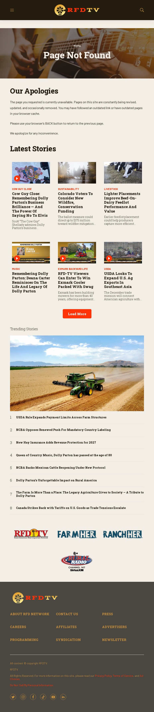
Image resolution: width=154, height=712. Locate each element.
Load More (77, 314)
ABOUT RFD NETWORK (29, 614)
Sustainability (68, 189)
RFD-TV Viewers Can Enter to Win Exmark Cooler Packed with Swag (75, 280)
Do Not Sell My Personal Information (31, 685)
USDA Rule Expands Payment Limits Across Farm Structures (61, 417)
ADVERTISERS (114, 627)
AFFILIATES (66, 627)
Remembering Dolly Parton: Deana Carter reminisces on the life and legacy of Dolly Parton (31, 282)
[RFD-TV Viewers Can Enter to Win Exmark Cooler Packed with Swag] (77, 252)
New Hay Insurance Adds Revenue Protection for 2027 (56, 442)
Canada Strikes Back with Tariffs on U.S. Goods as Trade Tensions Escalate (71, 508)
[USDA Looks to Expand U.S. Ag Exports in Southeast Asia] (123, 252)
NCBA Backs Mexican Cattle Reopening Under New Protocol (60, 468)
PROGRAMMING (24, 640)
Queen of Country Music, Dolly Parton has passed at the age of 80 (64, 455)
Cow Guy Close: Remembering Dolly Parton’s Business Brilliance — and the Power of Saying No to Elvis (30, 204)
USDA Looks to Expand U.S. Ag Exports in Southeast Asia (118, 280)
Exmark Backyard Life (73, 268)
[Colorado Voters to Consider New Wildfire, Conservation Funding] (77, 173)
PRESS (107, 614)
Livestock (111, 189)
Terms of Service (123, 675)
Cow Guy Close (22, 189)
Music (16, 268)
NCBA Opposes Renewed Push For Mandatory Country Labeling (63, 430)
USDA (107, 268)
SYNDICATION (68, 640)
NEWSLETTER (114, 640)
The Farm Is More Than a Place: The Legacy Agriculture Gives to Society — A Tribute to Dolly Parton (80, 494)
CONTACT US (67, 614)
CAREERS (18, 627)
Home (77, 45)
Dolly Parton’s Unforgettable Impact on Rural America (56, 480)
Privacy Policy (103, 675)
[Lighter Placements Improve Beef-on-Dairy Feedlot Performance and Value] (123, 173)
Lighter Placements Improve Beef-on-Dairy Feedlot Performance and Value (122, 202)
